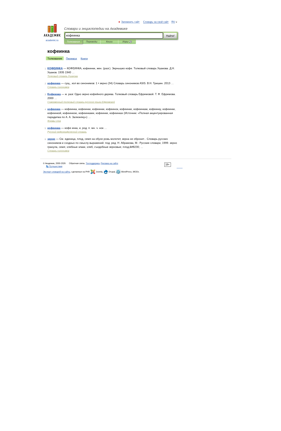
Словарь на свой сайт (156, 22)
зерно (51, 138)
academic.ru (52, 40)
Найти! (170, 35)
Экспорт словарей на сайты (56, 172)
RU (173, 22)
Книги (109, 41)
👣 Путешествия (54, 166)
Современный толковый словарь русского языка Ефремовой (81, 102)
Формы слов (54, 121)
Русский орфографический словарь (67, 132)
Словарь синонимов (58, 87)
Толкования (73, 41)
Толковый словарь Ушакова (62, 76)
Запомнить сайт (131, 22)
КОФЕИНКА (55, 68)
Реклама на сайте (109, 163)
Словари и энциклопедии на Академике (96, 29)
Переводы (91, 41)
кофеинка (53, 83)
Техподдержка (93, 163)
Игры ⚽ (127, 41)
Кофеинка (54, 94)
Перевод (71, 58)
